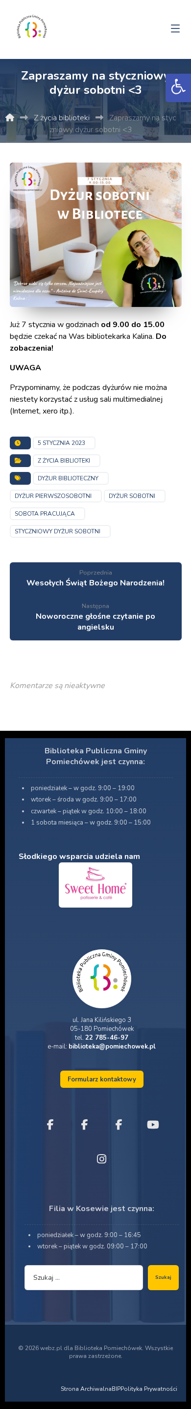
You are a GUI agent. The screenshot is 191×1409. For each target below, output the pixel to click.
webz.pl (51, 1348)
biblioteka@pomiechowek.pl (112, 1046)
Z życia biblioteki (64, 461)
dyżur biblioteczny (68, 478)
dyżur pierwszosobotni (53, 496)
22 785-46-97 (106, 1037)
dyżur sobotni (132, 496)
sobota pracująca (45, 514)
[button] (178, 88)
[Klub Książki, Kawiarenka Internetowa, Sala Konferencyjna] (32, 25)
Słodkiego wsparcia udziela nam (79, 856)
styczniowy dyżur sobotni (57, 531)
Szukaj (163, 1277)
